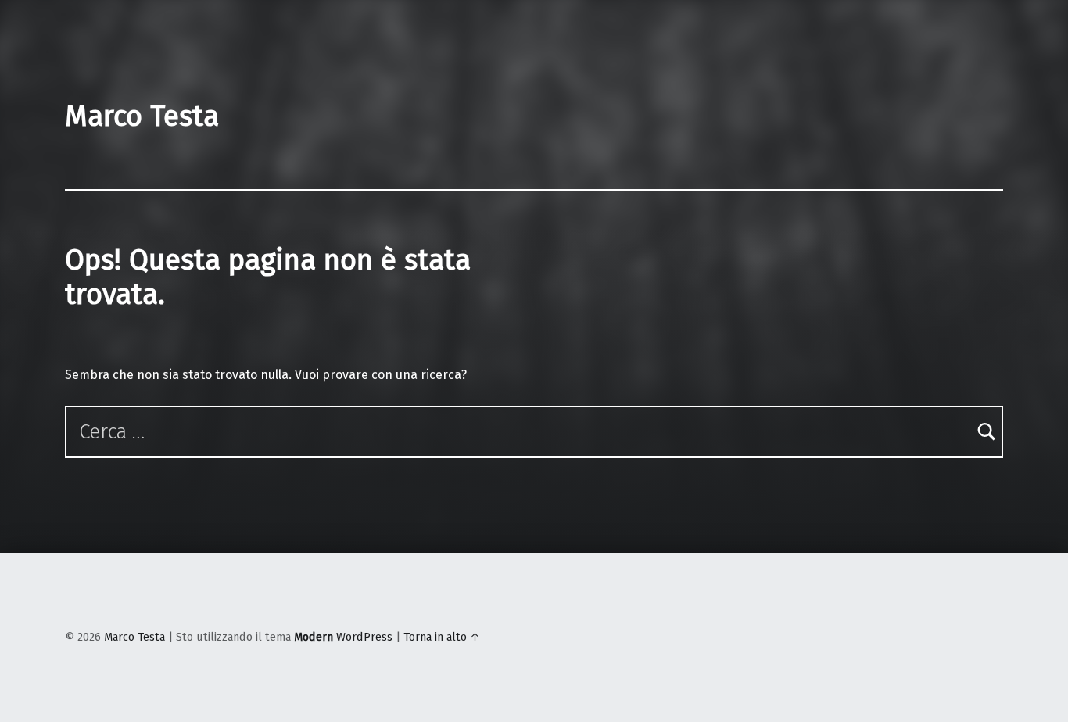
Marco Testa (142, 116)
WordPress (364, 637)
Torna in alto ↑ (441, 637)
